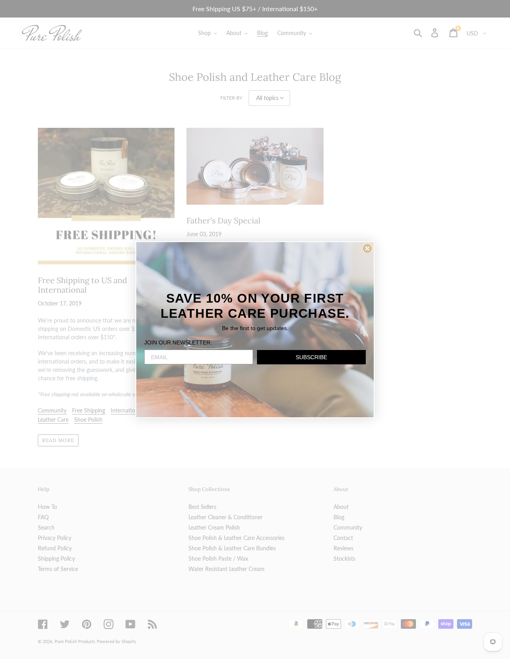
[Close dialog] (367, 248)
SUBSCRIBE (311, 357)
